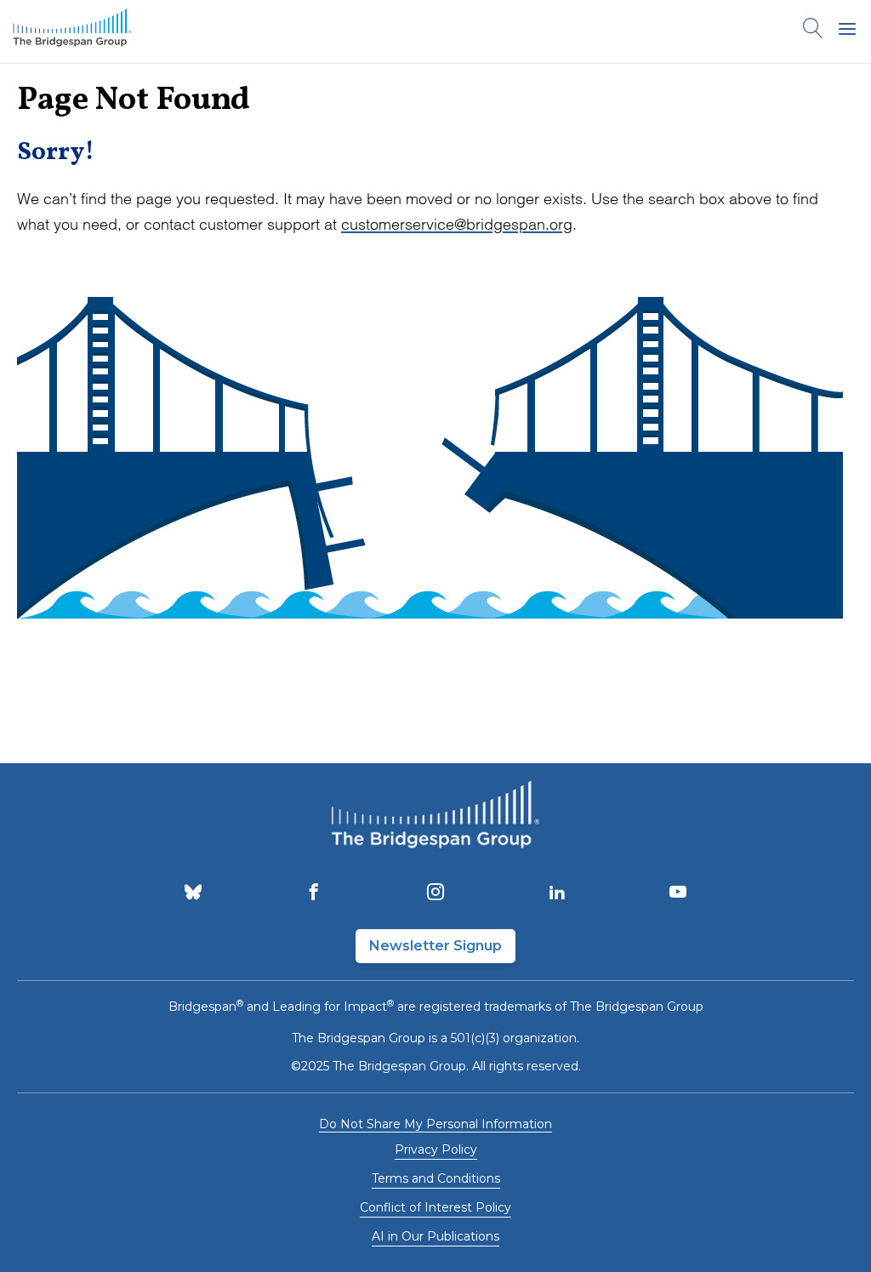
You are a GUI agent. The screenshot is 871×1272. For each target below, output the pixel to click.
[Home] (72, 31)
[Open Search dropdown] (813, 31)
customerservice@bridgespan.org (456, 224)
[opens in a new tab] (193, 893)
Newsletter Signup (435, 946)
